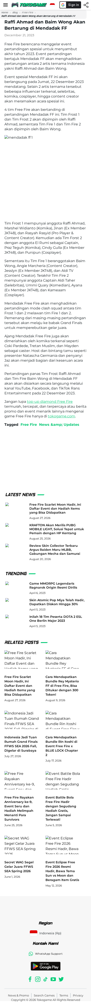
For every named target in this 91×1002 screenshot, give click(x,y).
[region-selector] (52, 5)
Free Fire (27, 12)
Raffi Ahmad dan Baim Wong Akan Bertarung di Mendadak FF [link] (38, 16)
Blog (15, 12)
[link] (4, 12)
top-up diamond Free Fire (50, 401)
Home (4, 12)
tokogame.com (61, 416)
